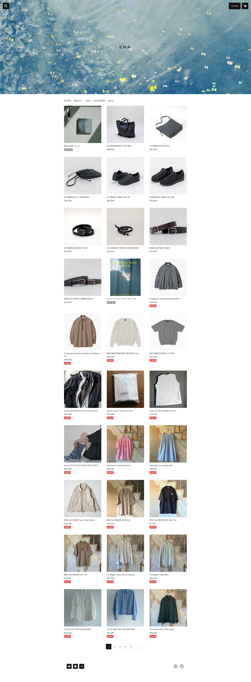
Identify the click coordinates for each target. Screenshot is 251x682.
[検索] (6, 6)
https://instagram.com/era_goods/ (176, 666)
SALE (110, 100)
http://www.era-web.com (182, 666)
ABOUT (78, 100)
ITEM (88, 100)
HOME (67, 100)
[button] (235, 6)
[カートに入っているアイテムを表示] (245, 6)
